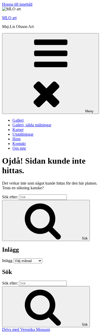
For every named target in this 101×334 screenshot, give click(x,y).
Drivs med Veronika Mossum (26, 329)
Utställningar (22, 134)
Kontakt (19, 143)
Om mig (19, 148)
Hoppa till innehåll (17, 4)
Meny (89, 111)
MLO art (9, 18)
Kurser (18, 129)
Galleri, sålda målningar (31, 125)
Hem (16, 139)
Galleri (18, 120)
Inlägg (7, 260)
